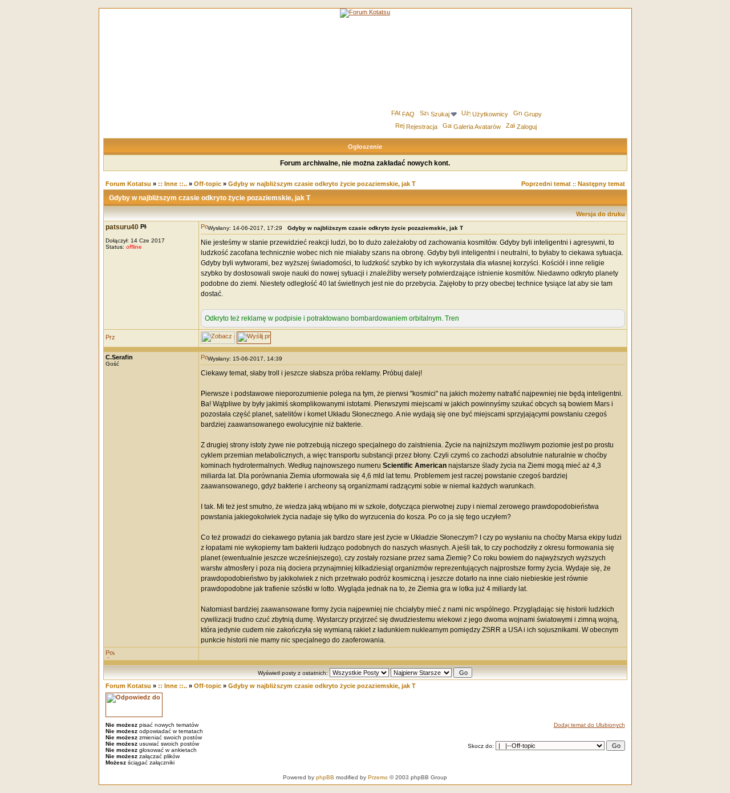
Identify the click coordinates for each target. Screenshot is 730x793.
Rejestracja (421, 126)
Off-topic (207, 183)
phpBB (325, 777)
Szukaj (440, 114)
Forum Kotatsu (128, 183)
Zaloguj (527, 126)
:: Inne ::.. (172, 183)
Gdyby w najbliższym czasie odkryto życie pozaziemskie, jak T (322, 183)
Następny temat (601, 183)
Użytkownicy (490, 114)
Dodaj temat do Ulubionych (589, 725)
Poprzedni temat (546, 183)
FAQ (408, 114)
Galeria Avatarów (477, 126)
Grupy (533, 114)
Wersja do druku (600, 214)
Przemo (378, 777)
